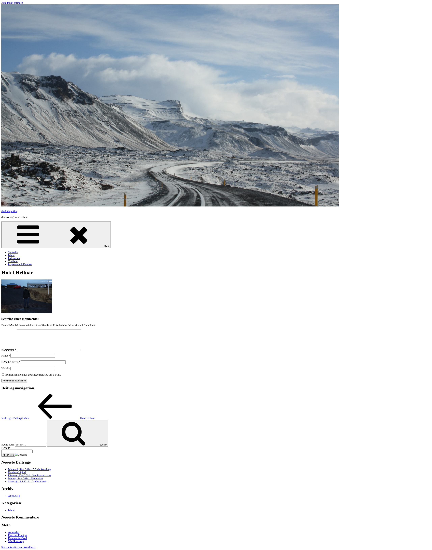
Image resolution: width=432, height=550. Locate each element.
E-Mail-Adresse (10, 362)
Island (11, 255)
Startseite (13, 252)
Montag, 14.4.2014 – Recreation (25, 478)
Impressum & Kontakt (20, 264)
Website (5, 368)
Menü (106, 246)
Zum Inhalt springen (12, 2)
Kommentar (8, 349)
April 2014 (14, 495)
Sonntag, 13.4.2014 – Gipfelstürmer (27, 481)
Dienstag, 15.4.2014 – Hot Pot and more (29, 475)
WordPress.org (16, 541)
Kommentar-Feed (17, 538)
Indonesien (14, 258)
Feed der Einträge (17, 535)
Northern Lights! (17, 472)
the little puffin (9, 211)
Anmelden (13, 532)
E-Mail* (5, 448)
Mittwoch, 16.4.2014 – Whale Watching (29, 469)
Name (5, 355)
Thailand (13, 261)
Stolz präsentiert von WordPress (18, 547)
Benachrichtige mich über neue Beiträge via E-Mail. (33, 374)
